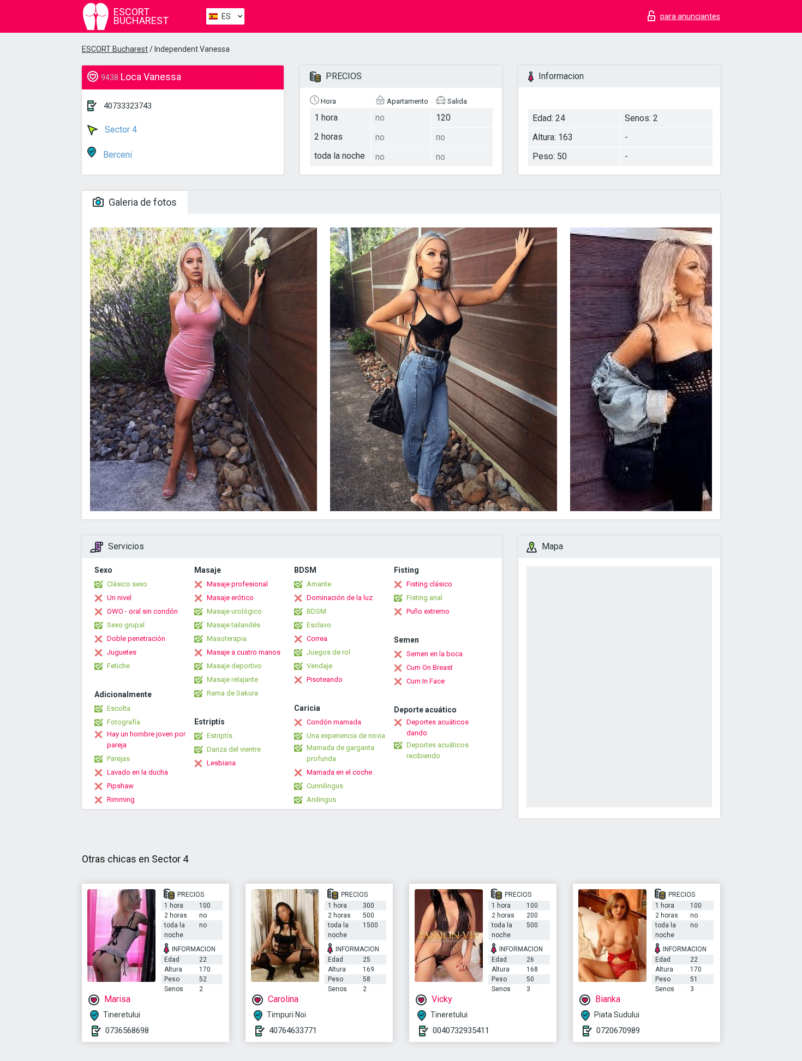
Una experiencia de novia (346, 736)
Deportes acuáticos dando (437, 727)
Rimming (121, 799)
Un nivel (119, 598)
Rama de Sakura (232, 693)
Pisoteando (325, 679)
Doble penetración (136, 638)
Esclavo (319, 625)
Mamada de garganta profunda (340, 753)
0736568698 (127, 1030)
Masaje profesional (237, 584)
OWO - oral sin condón (142, 611)
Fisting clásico (429, 584)
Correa (317, 638)
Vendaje (319, 666)
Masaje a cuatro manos (243, 652)
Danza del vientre (234, 749)
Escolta (118, 708)
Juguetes (121, 652)
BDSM (316, 611)
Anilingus (321, 799)
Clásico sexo (127, 584)
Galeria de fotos (141, 202)
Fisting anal (424, 598)
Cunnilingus (325, 786)
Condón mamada (334, 722)
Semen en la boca (434, 654)
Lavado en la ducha (137, 772)
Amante (319, 584)
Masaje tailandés (233, 625)
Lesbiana (221, 763)
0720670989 (618, 1030)
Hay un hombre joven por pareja (146, 739)
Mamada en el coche (339, 772)
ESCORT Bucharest (115, 49)
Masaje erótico (230, 598)
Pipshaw (120, 786)
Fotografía (123, 722)
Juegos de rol (328, 652)
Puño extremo (428, 611)
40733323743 (128, 106)
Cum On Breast (429, 667)
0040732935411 (461, 1030)
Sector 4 (120, 129)
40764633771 (293, 1030)
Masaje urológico (234, 611)
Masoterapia (227, 638)
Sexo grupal (126, 625)
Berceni (116, 154)
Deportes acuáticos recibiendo (437, 750)
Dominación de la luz (340, 598)
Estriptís (219, 736)
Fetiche (118, 666)
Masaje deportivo (234, 666)
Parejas (118, 758)
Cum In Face (425, 681)
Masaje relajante (232, 679)
